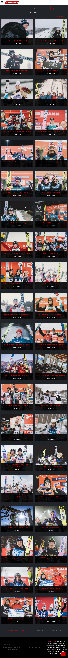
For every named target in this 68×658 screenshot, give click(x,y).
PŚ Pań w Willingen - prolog (51, 588)
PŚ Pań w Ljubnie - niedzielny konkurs (51, 619)
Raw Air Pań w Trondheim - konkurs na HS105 (17, 131)
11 (23, 630)
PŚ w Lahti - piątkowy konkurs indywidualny (17, 284)
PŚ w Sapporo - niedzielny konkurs (17, 405)
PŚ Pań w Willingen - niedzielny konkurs (17, 558)
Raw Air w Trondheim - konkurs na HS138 (51, 101)
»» (28, 630)
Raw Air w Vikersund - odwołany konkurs (51, 40)
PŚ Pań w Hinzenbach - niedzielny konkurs (17, 314)
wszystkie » (60, 16)
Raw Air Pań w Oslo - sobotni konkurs (51, 192)
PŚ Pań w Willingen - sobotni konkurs (17, 588)
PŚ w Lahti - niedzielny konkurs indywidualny (17, 253)
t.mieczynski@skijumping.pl (57, 653)
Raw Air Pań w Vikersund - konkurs (17, 40)
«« (10, 630)
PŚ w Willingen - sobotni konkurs (51, 558)
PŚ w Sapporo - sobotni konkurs (51, 405)
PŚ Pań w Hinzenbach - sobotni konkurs (17, 344)
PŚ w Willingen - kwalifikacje (17, 619)
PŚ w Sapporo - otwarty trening (51, 436)
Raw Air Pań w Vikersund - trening (17, 70)
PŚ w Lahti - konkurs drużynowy (51, 253)
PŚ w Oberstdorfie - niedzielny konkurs (51, 314)
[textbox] (30, 8)
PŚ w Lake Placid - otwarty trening (17, 527)
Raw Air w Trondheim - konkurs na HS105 (51, 131)
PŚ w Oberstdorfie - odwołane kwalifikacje (51, 375)
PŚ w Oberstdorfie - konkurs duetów (17, 375)
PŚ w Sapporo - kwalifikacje (17, 436)
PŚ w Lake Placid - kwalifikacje (51, 497)
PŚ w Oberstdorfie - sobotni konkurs (51, 344)
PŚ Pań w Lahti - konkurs (51, 284)
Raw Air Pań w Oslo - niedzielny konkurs (17, 162)
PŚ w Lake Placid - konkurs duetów (51, 466)
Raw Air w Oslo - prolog (51, 223)
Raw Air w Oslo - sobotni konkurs (17, 192)
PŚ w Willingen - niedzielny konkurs (51, 527)
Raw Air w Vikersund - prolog (51, 70)
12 (25, 630)
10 (22, 630)
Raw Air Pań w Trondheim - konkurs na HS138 (17, 101)
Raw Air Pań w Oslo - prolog (17, 223)
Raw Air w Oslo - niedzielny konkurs (51, 162)
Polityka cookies (11, 649)
